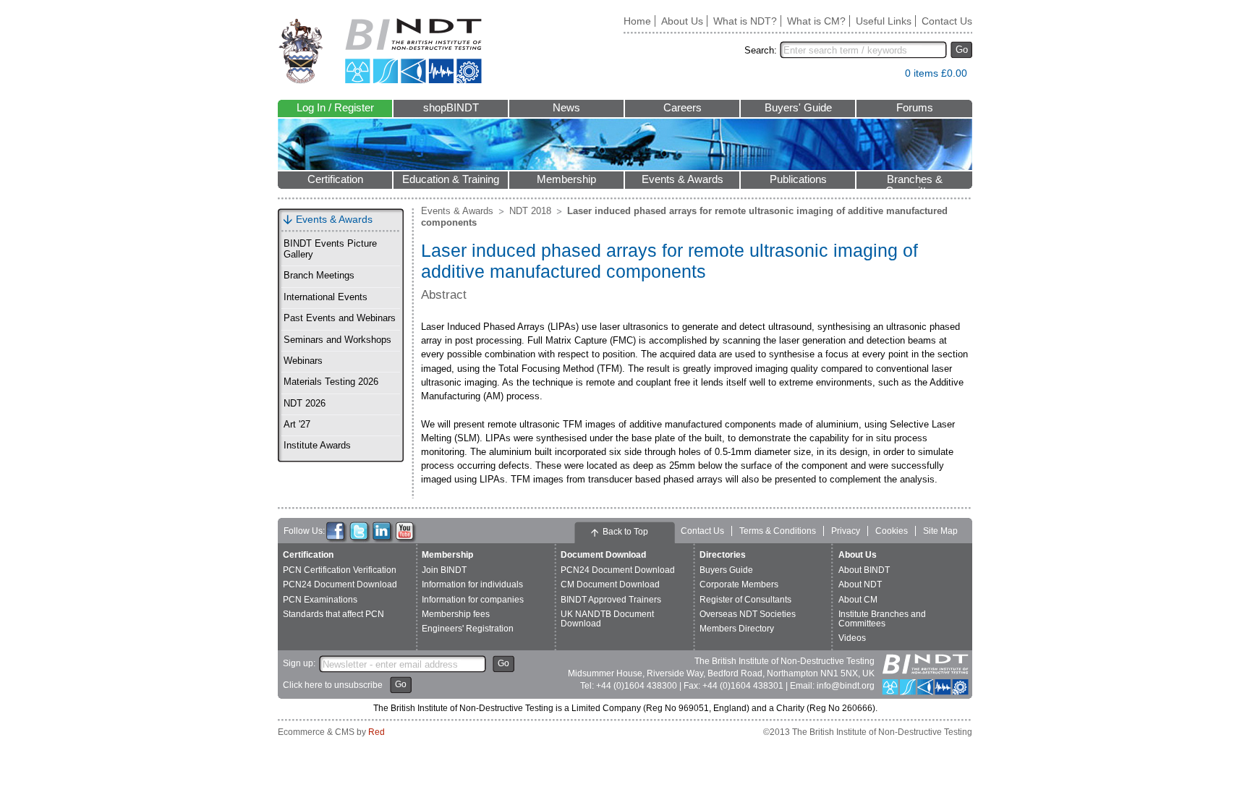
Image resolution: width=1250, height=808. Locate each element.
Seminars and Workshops (337, 340)
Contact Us (947, 21)
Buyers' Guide (798, 108)
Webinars (303, 361)
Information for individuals (472, 584)
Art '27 (297, 425)
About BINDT (864, 570)
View (886, 76)
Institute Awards (317, 446)
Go (962, 49)
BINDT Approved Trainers (611, 600)
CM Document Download (610, 584)
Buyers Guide (726, 570)
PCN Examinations (320, 600)
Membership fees (456, 614)
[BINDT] (380, 51)
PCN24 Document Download (340, 584)
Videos (852, 638)
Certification (335, 179)
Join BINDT (444, 570)
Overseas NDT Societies (748, 614)
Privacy (845, 531)
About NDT (860, 584)
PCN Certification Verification (339, 570)
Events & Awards (682, 179)
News (566, 108)
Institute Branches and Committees (882, 619)
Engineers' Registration (468, 629)
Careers (682, 108)
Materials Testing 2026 (331, 382)
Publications (798, 179)
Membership (566, 179)
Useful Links (883, 21)
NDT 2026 (305, 404)
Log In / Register (335, 108)
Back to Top (625, 532)
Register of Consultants (745, 600)
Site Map (940, 531)
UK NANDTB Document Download (607, 619)
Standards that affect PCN (333, 614)
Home (637, 21)
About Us (682, 21)
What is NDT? (745, 21)
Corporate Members (739, 584)
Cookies (891, 531)
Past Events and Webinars (340, 318)
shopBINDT (451, 108)
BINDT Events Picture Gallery (330, 249)
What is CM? (816, 21)
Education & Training (450, 179)
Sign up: (299, 663)
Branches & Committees (914, 181)
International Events (325, 297)
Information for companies (473, 600)
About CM (857, 600)
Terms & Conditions (777, 531)
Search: (760, 50)
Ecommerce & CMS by (331, 732)
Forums (914, 108)
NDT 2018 (530, 210)
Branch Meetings (319, 276)
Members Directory (737, 629)
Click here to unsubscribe (333, 685)
